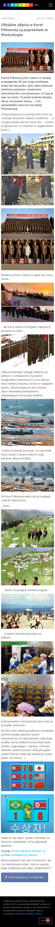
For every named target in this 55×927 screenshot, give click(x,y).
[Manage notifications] (47, 920)
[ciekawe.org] (22, 6)
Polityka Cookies (34, 914)
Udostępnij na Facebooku (26, 877)
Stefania (7, 18)
